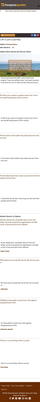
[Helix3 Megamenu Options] (39, 6)
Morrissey (4, 367)
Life (13, 47)
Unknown (4, 289)
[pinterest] (16, 398)
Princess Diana (11, 44)
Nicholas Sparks (7, 329)
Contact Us (29, 386)
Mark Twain (5, 251)
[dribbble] (23, 398)
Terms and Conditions (17, 386)
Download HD (9, 35)
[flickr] (30, 398)
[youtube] (19, 398)
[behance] (26, 398)
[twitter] (13, 398)
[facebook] (10, 398)
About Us (4, 389)
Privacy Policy (5, 386)
